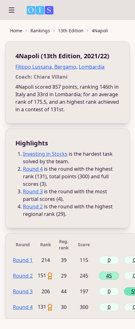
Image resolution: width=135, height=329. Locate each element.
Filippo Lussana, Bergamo (45, 66)
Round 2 (33, 206)
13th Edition (71, 31)
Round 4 (33, 168)
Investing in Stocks (45, 153)
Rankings (40, 31)
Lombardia (92, 66)
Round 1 (23, 260)
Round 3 (33, 191)
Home (16, 31)
